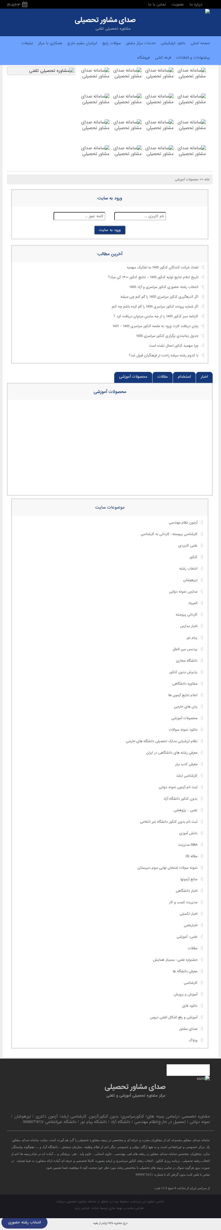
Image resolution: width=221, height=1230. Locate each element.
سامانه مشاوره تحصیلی (80, 1201)
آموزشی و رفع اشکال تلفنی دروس (173, 1017)
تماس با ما (157, 4)
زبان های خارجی (185, 706)
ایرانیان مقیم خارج (82, 43)
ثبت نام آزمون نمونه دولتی (178, 787)
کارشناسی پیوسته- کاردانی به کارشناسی (169, 534)
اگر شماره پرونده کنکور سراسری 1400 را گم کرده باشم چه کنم (155, 307)
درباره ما (196, 4)
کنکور (193, 557)
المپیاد (192, 603)
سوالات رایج (111, 43)
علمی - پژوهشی (185, 810)
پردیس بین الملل (185, 649)
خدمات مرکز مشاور (141, 43)
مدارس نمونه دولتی (183, 591)
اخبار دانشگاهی (186, 890)
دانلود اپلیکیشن (173, 43)
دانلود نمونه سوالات (183, 729)
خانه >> (205, 179)
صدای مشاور (188, 1029)
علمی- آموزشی (187, 936)
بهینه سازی (115, 1208)
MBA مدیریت (187, 844)
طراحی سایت (135, 1208)
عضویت (178, 4)
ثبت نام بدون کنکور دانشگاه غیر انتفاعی (168, 821)
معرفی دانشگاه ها (185, 971)
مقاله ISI (191, 856)
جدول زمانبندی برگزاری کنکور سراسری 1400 (167, 336)
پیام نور (191, 637)
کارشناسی (190, 982)
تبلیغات (27, 43)
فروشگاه (143, 57)
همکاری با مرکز (50, 43)
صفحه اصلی (200, 43)
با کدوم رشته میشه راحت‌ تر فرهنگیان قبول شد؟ (163, 355)
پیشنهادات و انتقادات (193, 57)
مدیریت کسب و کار (183, 902)
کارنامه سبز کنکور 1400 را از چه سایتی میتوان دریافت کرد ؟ (156, 316)
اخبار (204, 376)
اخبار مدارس (188, 626)
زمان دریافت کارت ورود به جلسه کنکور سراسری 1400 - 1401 (155, 326)
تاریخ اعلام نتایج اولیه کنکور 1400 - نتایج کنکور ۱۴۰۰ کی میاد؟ (153, 277)
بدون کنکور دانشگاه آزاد (180, 798)
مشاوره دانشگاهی (184, 683)
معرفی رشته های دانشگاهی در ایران (171, 752)
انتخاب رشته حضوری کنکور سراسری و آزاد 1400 (163, 287)
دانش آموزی (188, 833)
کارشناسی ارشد (186, 775)
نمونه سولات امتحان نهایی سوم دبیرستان (167, 867)
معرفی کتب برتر (186, 764)
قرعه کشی (163, 57)
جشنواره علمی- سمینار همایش (175, 959)
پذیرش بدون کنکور (183, 672)
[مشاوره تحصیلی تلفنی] (207, 11)
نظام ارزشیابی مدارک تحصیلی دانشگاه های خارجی (161, 741)
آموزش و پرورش (185, 994)
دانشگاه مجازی (186, 660)
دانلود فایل (189, 1006)
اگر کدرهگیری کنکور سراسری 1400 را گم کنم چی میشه (159, 297)
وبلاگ (193, 1040)
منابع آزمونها (188, 879)
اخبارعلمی (190, 925)
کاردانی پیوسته (186, 614)
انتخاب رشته (188, 568)
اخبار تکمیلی (188, 913)
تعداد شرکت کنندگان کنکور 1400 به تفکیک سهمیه (162, 267)
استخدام (184, 376)
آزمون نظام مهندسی (183, 522)
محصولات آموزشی (187, 179)
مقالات (162, 376)
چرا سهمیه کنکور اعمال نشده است (173, 346)
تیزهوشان (190, 580)
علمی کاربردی (187, 545)
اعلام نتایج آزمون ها (182, 695)
